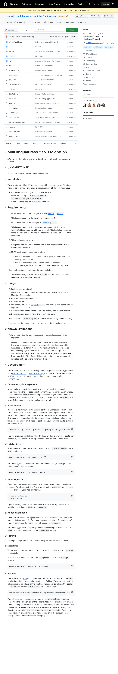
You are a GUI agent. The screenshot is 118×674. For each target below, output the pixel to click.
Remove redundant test (44, 66)
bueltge (12, 37)
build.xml (12, 103)
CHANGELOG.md (15, 84)
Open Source (54, 4)
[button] (72, 429)
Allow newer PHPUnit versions (46, 113)
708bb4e (51, 36)
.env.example (14, 70)
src (10, 61)
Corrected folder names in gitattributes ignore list (53, 75)
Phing (25, 578)
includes (12, 56)
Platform (14, 4)
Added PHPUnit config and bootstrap (49, 136)
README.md (13, 94)
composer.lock (14, 117)
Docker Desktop (36, 373)
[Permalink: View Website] (5, 479)
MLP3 (66, 292)
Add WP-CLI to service (47, 51)
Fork (96, 16)
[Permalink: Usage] (5, 283)
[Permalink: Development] (5, 364)
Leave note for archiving (24, 37)
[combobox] (50, 30)
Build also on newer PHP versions (47, 42)
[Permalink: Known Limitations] (5, 329)
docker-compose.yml (17, 122)
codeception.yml (15, 108)
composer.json (14, 113)
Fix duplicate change (43, 84)
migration (87, 47)
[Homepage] (5, 4)
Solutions (26, 4)
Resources (39, 4)
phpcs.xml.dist (14, 132)
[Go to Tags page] (26, 30)
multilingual (98, 47)
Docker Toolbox (19, 373)
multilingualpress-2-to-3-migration (36, 16)
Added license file (42, 89)
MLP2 (60, 292)
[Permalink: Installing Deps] (5, 444)
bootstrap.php (14, 99)
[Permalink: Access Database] (5, 512)
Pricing (81, 4)
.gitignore (12, 80)
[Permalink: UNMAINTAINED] (5, 167)
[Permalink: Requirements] (5, 207)
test (10, 66)
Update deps (40, 47)
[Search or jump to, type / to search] (89, 4)
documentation (30, 323)
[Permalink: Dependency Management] (5, 384)
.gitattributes (13, 75)
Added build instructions (44, 80)
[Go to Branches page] (21, 30)
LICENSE (12, 89)
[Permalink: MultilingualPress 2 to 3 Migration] (5, 152)
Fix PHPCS (39, 56)
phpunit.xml (13, 136)
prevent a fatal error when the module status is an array (56, 61)
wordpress (108, 47)
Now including (45, 99)
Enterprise (69, 4)
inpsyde (10, 16)
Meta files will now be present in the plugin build (53, 103)
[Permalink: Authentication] (5, 405)
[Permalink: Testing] (5, 536)
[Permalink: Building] (5, 573)
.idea (10, 47)
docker (11, 51)
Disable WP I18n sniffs (43, 132)
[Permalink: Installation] (5, 179)
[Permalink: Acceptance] (5, 545)
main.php (12, 127)
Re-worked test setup (43, 70)
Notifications (83, 16)
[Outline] (75, 143)
